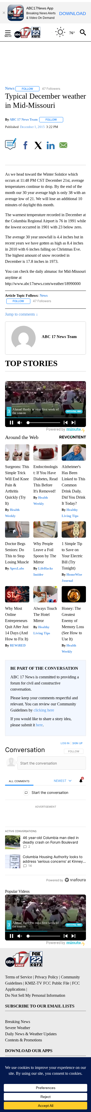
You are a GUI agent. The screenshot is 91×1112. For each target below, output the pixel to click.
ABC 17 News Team (24, 119)
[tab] (19, 781)
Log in (65, 743)
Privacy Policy (46, 977)
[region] (45, 812)
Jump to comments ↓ (21, 314)
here (39, 725)
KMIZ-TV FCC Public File (47, 983)
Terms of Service (18, 977)
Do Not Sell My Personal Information (35, 995)
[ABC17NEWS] (33, 32)
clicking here (44, 710)
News (44, 296)
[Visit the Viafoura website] (75, 880)
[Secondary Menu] (11, 32)
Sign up (77, 743)
